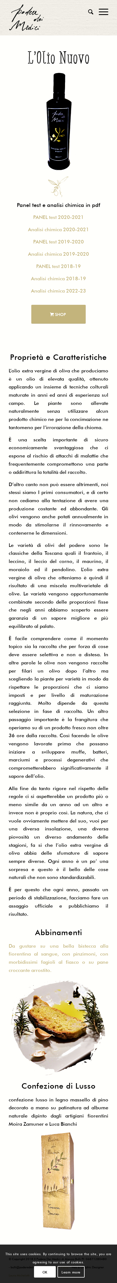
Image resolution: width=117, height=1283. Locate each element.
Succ (96, 121)
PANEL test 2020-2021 (58, 216)
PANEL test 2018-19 (58, 265)
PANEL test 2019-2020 (58, 241)
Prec (21, 121)
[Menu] (100, 11)
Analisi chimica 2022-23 (58, 290)
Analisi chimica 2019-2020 (58, 253)
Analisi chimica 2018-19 (58, 277)
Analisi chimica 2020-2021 (58, 228)
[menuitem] (88, 11)
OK (44, 1272)
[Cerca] (88, 11)
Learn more (71, 1272)
